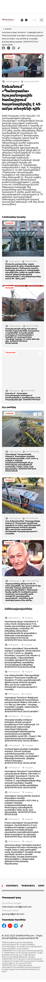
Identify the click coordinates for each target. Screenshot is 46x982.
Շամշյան (9, 57)
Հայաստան (10, 352)
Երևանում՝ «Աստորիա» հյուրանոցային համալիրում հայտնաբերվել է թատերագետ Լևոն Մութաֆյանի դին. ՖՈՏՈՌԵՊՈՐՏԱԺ (23, 396)
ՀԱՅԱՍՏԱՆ (28, 885)
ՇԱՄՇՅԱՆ (12, 885)
